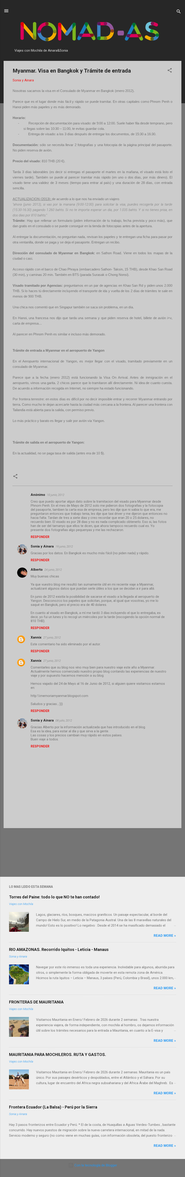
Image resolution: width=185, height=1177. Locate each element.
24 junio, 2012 (53, 569)
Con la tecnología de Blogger (95, 1165)
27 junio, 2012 (52, 637)
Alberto (37, 570)
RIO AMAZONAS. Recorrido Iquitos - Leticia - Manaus (59, 949)
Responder (40, 537)
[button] (169, 71)
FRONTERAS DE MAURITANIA (36, 1002)
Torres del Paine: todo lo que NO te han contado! (54, 897)
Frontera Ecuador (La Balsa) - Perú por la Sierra (53, 1107)
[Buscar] (178, 12)
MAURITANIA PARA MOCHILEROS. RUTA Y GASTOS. (57, 1054)
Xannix (36, 637)
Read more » (165, 936)
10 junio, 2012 (55, 495)
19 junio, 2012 (64, 546)
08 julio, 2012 (64, 720)
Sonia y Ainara (42, 546)
